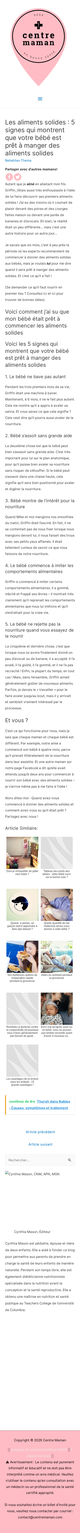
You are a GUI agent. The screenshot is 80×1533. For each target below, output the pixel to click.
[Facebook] (9, 177)
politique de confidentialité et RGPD (39, 1450)
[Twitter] (17, 177)
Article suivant (40, 1144)
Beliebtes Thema (18, 160)
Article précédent (40, 1132)
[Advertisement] (40, 1372)
